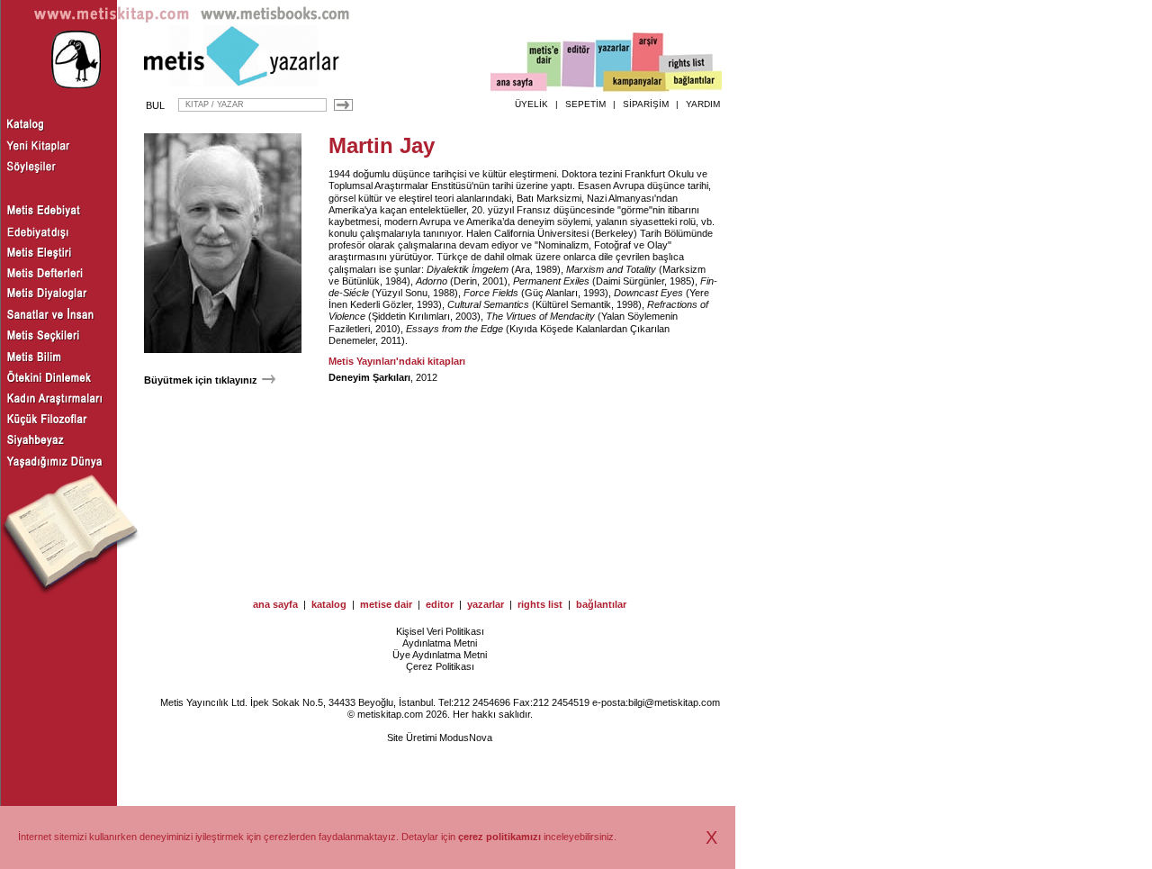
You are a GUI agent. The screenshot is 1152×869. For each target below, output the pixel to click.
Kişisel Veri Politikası (440, 631)
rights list (540, 604)
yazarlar (485, 604)
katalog (328, 604)
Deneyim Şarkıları (369, 377)
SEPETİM (585, 104)
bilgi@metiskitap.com (674, 702)
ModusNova (465, 737)
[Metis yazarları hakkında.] (614, 63)
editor (440, 604)
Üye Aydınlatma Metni (439, 654)
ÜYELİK (531, 104)
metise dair (386, 604)
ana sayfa (275, 604)
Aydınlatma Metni (439, 643)
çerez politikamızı (499, 836)
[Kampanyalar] (635, 82)
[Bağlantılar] (694, 82)
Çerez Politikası (440, 666)
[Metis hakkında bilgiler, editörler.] (545, 65)
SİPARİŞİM (646, 104)
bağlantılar (601, 604)
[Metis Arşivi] (648, 60)
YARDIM (703, 104)
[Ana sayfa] (518, 84)
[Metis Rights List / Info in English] (687, 64)
